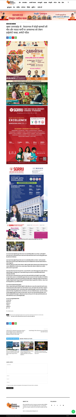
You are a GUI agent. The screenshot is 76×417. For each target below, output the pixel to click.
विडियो (28, 7)
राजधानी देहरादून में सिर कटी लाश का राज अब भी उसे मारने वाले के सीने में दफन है (38, 331)
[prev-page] (7, 357)
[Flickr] (57, 405)
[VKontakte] (63, 405)
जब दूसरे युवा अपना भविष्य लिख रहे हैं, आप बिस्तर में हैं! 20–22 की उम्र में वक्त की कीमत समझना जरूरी (41, 352)
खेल (59, 2)
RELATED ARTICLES (12, 338)
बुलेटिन (33, 7)
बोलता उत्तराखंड (13, 23)
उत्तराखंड (24, 2)
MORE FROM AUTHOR (26, 338)
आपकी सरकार (32, 2)
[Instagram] (60, 405)
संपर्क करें (40, 7)
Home (7, 22)
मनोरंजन (23, 7)
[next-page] (9, 357)
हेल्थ (63, 2)
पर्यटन (55, 2)
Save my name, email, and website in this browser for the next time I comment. (23, 385)
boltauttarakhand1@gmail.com (32, 411)
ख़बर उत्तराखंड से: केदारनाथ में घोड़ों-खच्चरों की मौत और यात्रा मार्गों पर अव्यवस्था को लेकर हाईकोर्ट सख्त (23, 316)
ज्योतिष (18, 7)
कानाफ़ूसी (40, 2)
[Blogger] (51, 405)
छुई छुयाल (9, 7)
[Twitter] (10, 37)
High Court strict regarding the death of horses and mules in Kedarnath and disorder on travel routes (26, 314)
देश (14, 7)
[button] (68, 2)
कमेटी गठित (8, 316)
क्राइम (45, 2)
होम (20, 2)
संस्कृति (50, 2)
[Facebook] (7, 37)
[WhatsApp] (15, 37)
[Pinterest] (13, 37)
